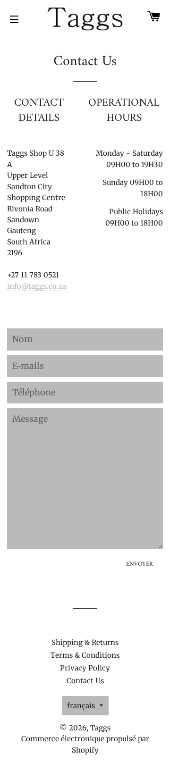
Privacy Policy (85, 667)
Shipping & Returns (85, 642)
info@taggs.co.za (36, 286)
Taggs (100, 727)
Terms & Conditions (85, 655)
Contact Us (85, 680)
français (81, 705)
